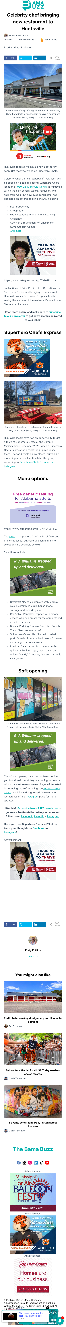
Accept (25, 1321)
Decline (40, 1321)
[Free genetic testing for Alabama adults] (33, 503)
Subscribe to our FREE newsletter (37, 808)
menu (12, 536)
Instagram (32, 796)
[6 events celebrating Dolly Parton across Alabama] (33, 1101)
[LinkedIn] (36, 1163)
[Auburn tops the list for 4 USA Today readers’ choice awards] (33, 1049)
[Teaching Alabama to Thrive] (33, 255)
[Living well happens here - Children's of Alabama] (33, 141)
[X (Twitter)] (24, 1163)
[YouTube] (47, 1163)
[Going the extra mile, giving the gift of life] (33, 576)
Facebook (27, 816)
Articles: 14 (32, 957)
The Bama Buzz (33, 1149)
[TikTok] (41, 1163)
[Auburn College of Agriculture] (27, 357)
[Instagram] (30, 1163)
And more (15, 230)
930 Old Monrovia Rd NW (32, 186)
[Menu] (60, 5)
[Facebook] (19, 1163)
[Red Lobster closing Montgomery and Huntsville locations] (33, 997)
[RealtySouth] (33, 1276)
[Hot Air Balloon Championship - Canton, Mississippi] (33, 1192)
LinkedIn (39, 816)
